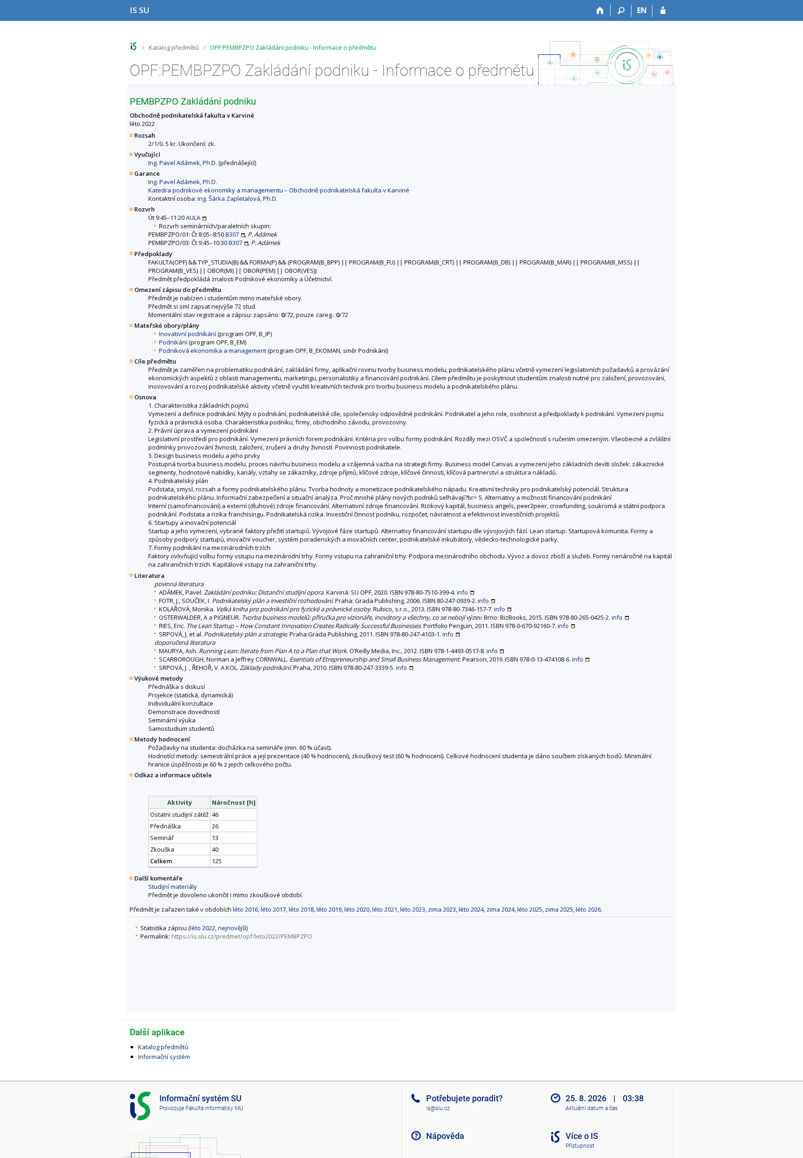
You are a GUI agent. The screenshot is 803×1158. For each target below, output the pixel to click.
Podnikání (173, 342)
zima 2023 (442, 909)
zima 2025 (559, 909)
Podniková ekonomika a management (212, 350)
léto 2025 (529, 909)
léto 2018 (301, 909)
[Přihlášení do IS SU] (662, 11)
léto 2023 (412, 909)
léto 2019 (329, 909)
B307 (232, 234)
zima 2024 (500, 909)
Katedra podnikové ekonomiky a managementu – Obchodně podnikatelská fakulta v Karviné (278, 190)
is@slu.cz (438, 1108)
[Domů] (600, 11)
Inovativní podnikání (187, 334)
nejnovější (232, 928)
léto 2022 (202, 928)
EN (642, 10)
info (462, 592)
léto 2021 (384, 909)
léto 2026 (588, 909)
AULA (193, 217)
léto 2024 (471, 909)
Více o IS (582, 1136)
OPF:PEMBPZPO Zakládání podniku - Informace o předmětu (293, 47)
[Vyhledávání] (621, 11)
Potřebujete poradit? (464, 1098)
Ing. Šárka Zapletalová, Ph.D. (237, 198)
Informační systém (164, 1056)
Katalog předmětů (174, 47)
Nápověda (445, 1136)
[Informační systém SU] (134, 46)
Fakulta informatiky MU (214, 1108)
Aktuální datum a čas (592, 1108)
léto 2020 (356, 909)
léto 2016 (245, 909)
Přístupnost (580, 1146)
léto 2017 (273, 909)
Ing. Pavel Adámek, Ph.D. (182, 163)
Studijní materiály (172, 886)
